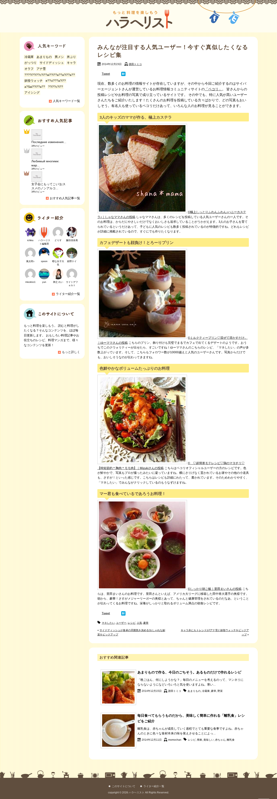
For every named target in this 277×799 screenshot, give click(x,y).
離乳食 (231, 739)
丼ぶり (71, 57)
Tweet (106, 73)
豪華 (145, 622)
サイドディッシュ (52, 62)
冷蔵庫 (206, 690)
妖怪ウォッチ (33, 80)
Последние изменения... (48, 142)
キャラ (71, 62)
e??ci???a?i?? (56, 80)
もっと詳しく (71, 352)
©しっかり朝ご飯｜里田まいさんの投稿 (215, 588)
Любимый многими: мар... (45, 163)
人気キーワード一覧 (66, 101)
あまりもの (194, 690)
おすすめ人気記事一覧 (65, 198)
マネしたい (108, 622)
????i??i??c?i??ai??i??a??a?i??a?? (49, 74)
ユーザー (121, 622)
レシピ (131, 622)
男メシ (59, 57)
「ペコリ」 (213, 89)
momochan (174, 739)
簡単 (199, 739)
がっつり (30, 62)
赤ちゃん (220, 739)
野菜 (220, 690)
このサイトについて (123, 786)
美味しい (208, 739)
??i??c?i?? (55, 86)
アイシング (32, 92)
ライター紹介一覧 (68, 294)
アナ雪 (41, 68)
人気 (139, 622)
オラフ (29, 68)
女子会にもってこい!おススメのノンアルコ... (48, 186)
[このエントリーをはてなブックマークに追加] (123, 73)
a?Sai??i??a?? (34, 86)
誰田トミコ (135, 64)
